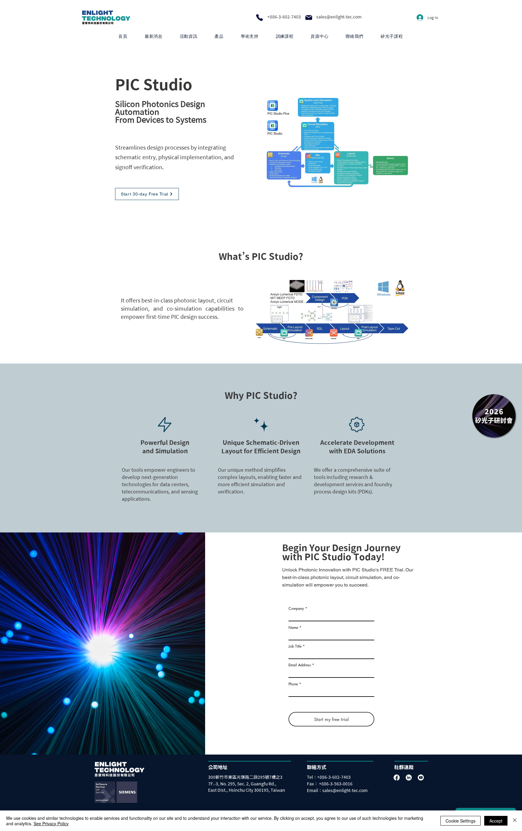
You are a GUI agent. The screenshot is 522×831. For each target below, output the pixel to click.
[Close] (514, 820)
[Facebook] (397, 777)
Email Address (299, 665)
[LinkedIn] (409, 777)
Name (293, 627)
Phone (293, 684)
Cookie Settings (460, 821)
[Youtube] (421, 777)
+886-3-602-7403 (284, 17)
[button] (219, 36)
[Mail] (308, 17)
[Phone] (259, 17)
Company (296, 608)
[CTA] (494, 415)
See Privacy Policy (51, 823)
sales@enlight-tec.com (339, 17)
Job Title (294, 646)
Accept (495, 821)
